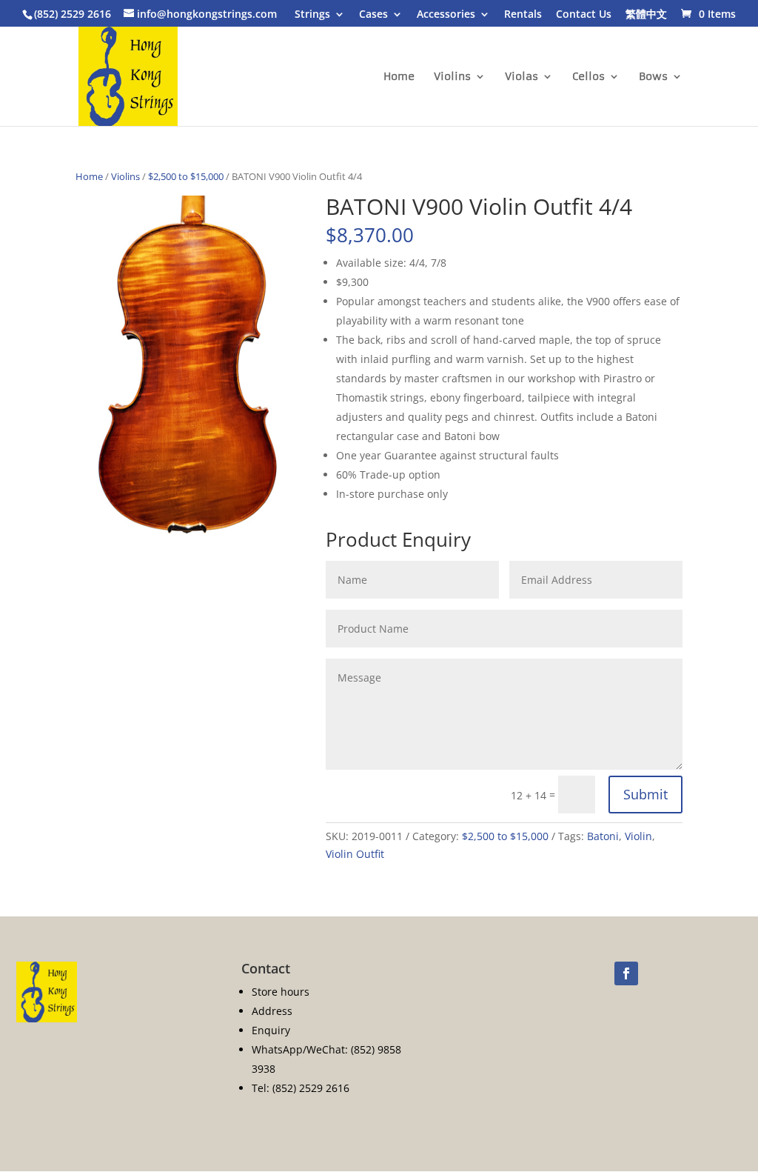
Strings (312, 15)
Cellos (588, 77)
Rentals (523, 15)
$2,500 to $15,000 (186, 176)
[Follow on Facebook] (626, 973)
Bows (653, 77)
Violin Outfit (355, 854)
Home (399, 77)
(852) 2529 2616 (72, 14)
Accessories (446, 15)
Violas (521, 77)
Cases (373, 15)
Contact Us (583, 15)
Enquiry (271, 1030)
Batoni (603, 836)
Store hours (280, 992)
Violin (638, 836)
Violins (452, 77)
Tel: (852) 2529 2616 (300, 1088)
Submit (645, 794)
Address (272, 1011)
